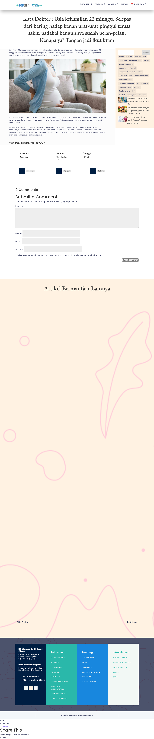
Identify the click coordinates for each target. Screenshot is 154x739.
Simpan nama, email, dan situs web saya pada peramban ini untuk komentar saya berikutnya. (59, 255)
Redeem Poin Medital (122, 662)
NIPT (131, 76)
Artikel (116, 672)
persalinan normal (125, 80)
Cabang (112, 4)
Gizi (144, 57)
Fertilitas (55, 677)
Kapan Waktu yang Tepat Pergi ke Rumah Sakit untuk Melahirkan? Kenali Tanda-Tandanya (61, 380)
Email (18, 241)
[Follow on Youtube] (93, 171)
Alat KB (121, 57)
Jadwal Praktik (120, 667)
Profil (84, 662)
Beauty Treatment (59, 699)
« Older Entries (21, 622)
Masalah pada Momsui (127, 68)
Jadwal (124, 4)
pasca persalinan (141, 76)
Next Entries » (133, 622)
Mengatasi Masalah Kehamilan (130, 72)
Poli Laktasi (56, 667)
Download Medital (121, 658)
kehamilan (123, 60)
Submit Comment (130, 260)
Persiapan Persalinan (126, 83)
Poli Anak (55, 662)
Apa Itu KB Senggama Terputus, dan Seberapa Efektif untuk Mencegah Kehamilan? (58, 595)
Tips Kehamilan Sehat (127, 91)
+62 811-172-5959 (30, 676)
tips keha (137, 87)
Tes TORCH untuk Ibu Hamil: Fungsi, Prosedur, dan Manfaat (137, 120)
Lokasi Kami (87, 667)
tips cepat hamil (125, 87)
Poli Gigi (55, 672)
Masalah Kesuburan (126, 64)
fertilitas (138, 57)
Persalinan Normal (60, 681)
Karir (115, 677)
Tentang (99, 4)
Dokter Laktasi (89, 681)
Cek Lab (129, 57)
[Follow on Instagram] (59, 171)
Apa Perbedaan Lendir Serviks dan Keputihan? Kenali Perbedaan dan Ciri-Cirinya (56, 488)
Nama (18, 233)
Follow (30, 171)
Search (146, 52)
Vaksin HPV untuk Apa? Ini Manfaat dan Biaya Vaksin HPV (138, 101)
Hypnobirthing (58, 694)
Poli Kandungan (58, 658)
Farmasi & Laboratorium (57, 687)
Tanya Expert (24, 157)
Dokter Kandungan (91, 672)
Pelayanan (84, 4)
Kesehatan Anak (135, 60)
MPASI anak (123, 76)
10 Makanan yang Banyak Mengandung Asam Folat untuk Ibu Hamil (138, 111)
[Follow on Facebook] (22, 171)
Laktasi (146, 60)
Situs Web (19, 249)
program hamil (142, 83)
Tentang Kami (88, 658)
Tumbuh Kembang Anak (128, 95)
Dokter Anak (88, 677)
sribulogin (24, 385)
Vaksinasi (142, 95)
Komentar (19, 206)
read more (24, 395)
